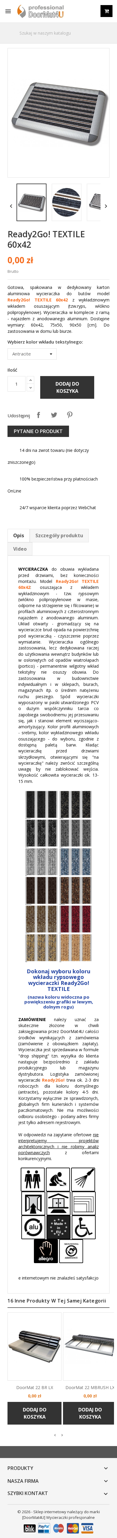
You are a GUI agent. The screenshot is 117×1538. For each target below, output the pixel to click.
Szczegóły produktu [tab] (59, 535)
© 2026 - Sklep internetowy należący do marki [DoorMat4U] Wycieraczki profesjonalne (58, 1514)
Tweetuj (54, 415)
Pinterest (70, 415)
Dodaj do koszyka (67, 387)
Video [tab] (20, 549)
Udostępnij (38, 415)
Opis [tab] (18, 535)
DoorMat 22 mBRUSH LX (90, 1387)
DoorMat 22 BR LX (34, 1387)
